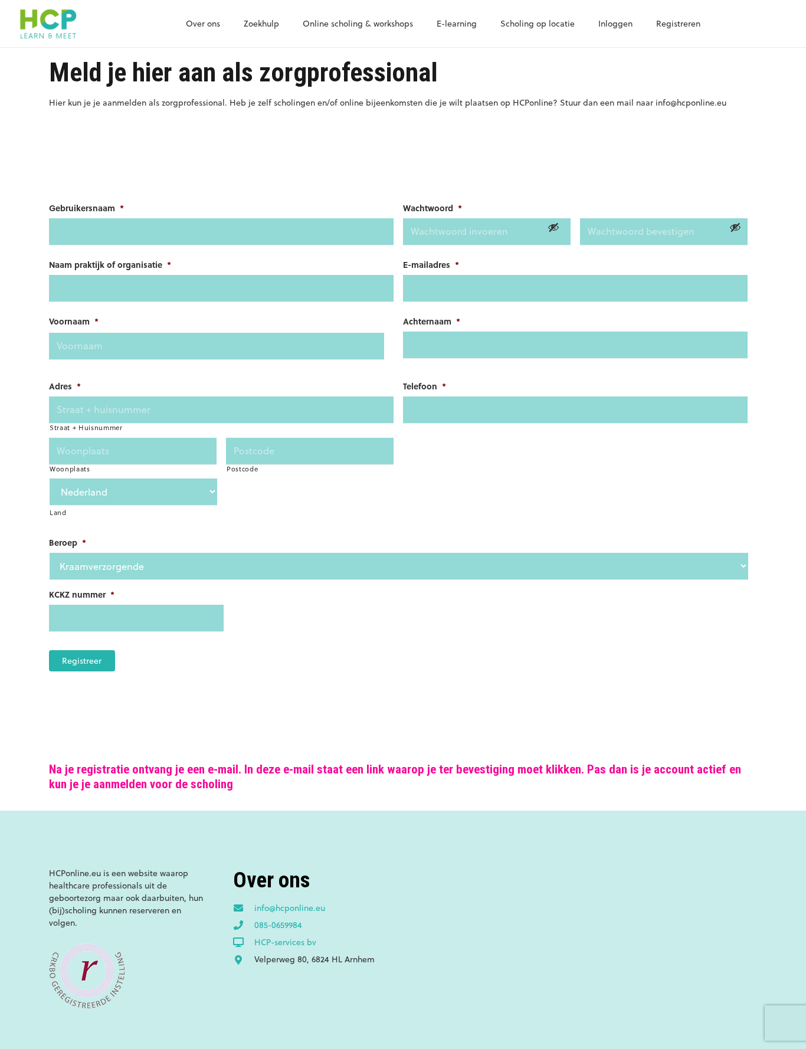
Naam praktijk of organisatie (110, 264)
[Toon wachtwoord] (553, 227)
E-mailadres (431, 264)
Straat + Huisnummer (86, 428)
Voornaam (74, 321)
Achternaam (431, 321)
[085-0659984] (243, 925)
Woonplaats (70, 469)
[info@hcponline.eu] (243, 908)
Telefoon (424, 386)
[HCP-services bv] (243, 942)
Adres (65, 386)
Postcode (242, 469)
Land (58, 513)
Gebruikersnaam (86, 207)
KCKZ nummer (81, 594)
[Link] (47, 23)
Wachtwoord (432, 207)
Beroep (67, 542)
